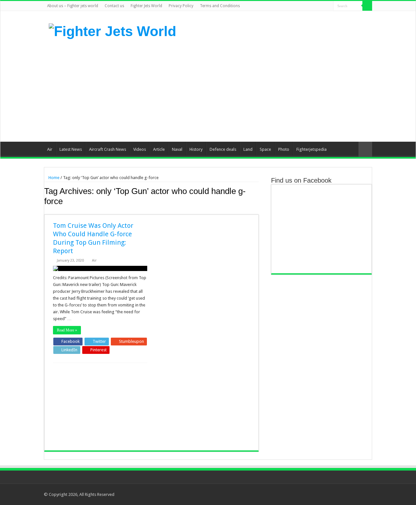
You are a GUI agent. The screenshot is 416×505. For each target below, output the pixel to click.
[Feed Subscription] (257, 211)
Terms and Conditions (220, 6)
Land (248, 149)
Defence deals (223, 149)
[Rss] (297, 6)
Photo (283, 149)
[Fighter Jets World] (112, 30)
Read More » (67, 330)
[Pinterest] (316, 6)
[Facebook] (303, 6)
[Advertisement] (249, 89)
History (195, 149)
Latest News (70, 149)
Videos (139, 149)
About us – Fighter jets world (72, 6)
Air (49, 149)
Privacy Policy (181, 6)
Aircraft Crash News (107, 149)
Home (53, 177)
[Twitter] (309, 6)
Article (159, 149)
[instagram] (328, 6)
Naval (177, 149)
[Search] (367, 6)
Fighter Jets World (146, 6)
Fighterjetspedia (311, 149)
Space (265, 149)
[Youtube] (322, 6)
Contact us (114, 6)
